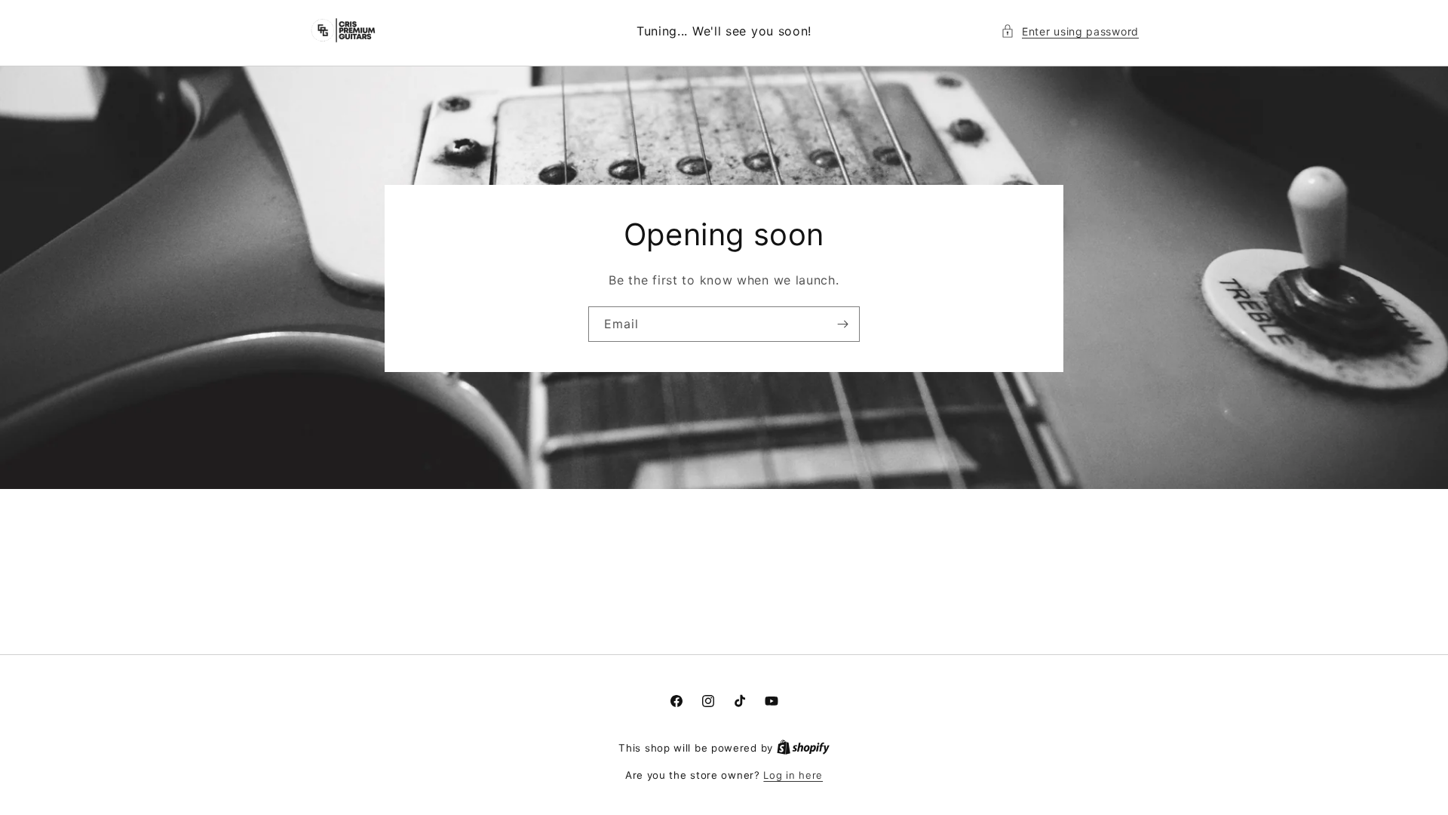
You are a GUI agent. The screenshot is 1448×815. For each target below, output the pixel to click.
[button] (1070, 31)
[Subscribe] (842, 323)
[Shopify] (803, 748)
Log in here (793, 775)
